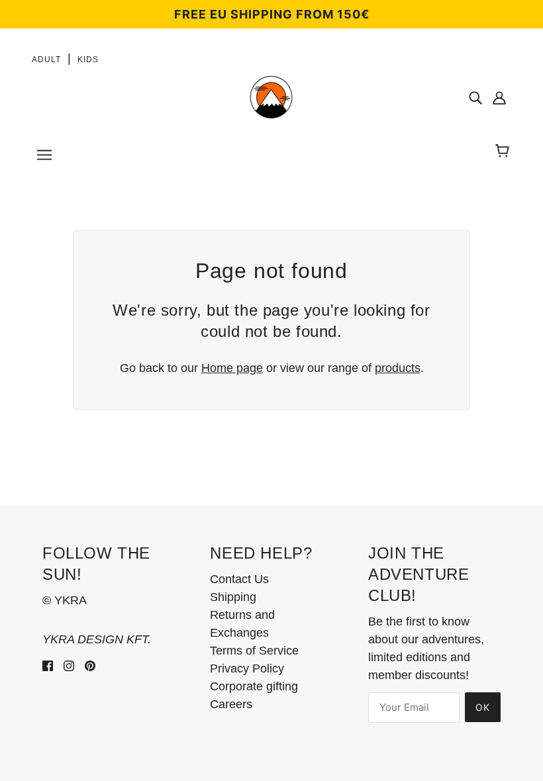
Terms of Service (254, 650)
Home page (232, 368)
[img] (475, 97)
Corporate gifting (254, 686)
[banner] (271, 96)
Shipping (233, 597)
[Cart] (504, 151)
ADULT (46, 59)
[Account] (499, 97)
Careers (231, 704)
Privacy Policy (247, 668)
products (397, 368)
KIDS (88, 59)
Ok (482, 707)
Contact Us (239, 579)
